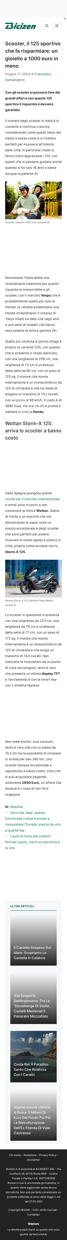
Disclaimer (33, 1159)
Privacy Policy (47, 1155)
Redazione (30, 1155)
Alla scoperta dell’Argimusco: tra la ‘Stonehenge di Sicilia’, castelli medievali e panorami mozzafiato (32, 1006)
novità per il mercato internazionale (32, 499)
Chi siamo (15, 1155)
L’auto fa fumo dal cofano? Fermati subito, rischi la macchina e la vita (32, 842)
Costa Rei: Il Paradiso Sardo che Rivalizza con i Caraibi (31, 1069)
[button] (47, 26)
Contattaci (33, 1214)
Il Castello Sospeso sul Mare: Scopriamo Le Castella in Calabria (32, 953)
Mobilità (16, 807)
